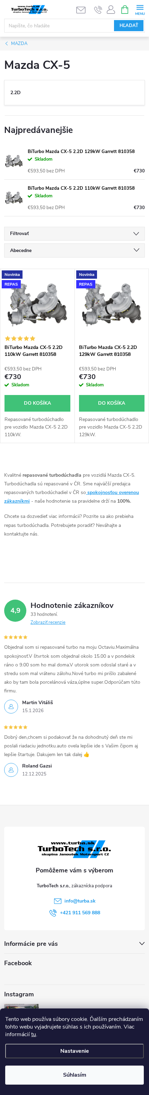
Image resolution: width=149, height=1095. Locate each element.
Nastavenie (74, 1051)
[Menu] (140, 9)
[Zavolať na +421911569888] (98, 9)
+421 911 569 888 (80, 912)
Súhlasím (74, 1075)
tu (33, 1034)
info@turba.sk (80, 901)
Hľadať (129, 26)
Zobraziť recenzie (47, 622)
